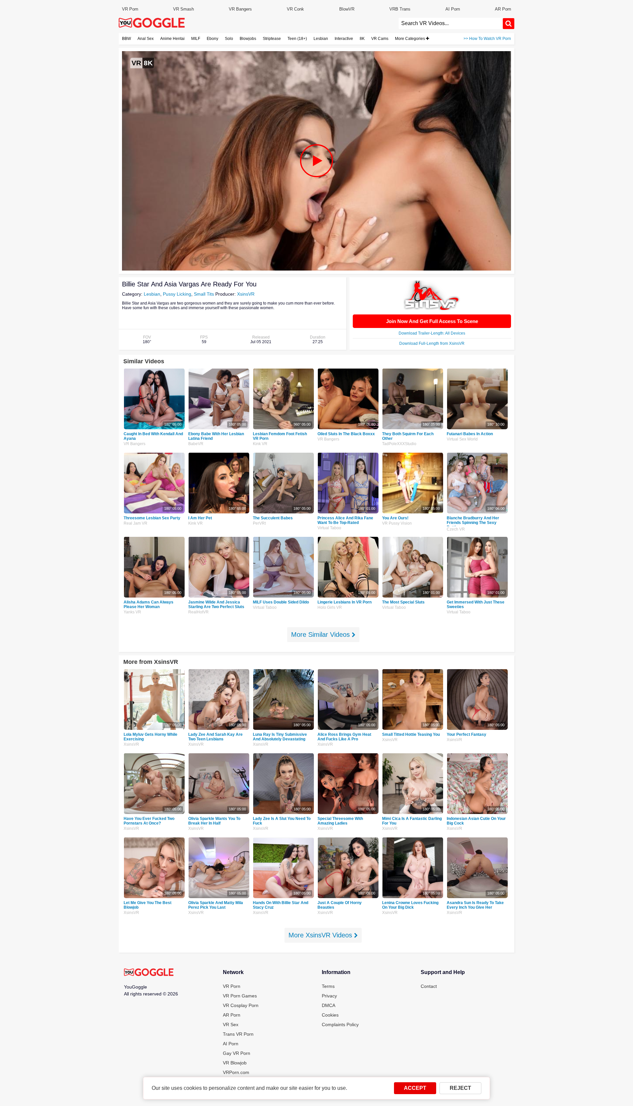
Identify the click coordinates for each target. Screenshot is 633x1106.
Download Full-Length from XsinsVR (432, 343)
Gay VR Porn (236, 1053)
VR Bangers (240, 9)
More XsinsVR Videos (321, 935)
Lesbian (321, 38)
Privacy (329, 995)
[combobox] (451, 23)
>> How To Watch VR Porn (487, 38)
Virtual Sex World (462, 439)
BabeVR (195, 443)
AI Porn (452, 9)
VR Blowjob (235, 1062)
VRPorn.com (236, 1072)
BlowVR (346, 9)
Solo (229, 38)
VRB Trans (399, 9)
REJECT (460, 1088)
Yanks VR (132, 612)
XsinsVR (246, 294)
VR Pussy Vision (397, 523)
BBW (126, 38)
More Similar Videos (321, 634)
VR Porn (130, 9)
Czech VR (456, 529)
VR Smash (183, 9)
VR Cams (379, 38)
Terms (328, 986)
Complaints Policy (340, 1024)
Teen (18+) (297, 38)
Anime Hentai (172, 38)
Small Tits (204, 294)
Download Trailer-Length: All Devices (432, 333)
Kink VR (260, 443)
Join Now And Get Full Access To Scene (432, 321)
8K (362, 38)
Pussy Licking (177, 294)
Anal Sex (145, 38)
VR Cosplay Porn (240, 1005)
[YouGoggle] (148, 972)
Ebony (212, 38)
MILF (195, 38)
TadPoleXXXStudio (399, 443)
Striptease (272, 38)
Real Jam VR (135, 523)
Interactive (344, 38)
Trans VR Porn (238, 1034)
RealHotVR (198, 612)
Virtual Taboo (329, 528)
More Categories (410, 38)
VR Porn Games (240, 995)
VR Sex (230, 1024)
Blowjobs (248, 38)
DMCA (328, 1005)
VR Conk (295, 9)
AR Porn (503, 9)
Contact (429, 986)
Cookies (330, 1015)
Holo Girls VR (329, 607)
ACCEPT (415, 1088)
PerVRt (259, 523)
